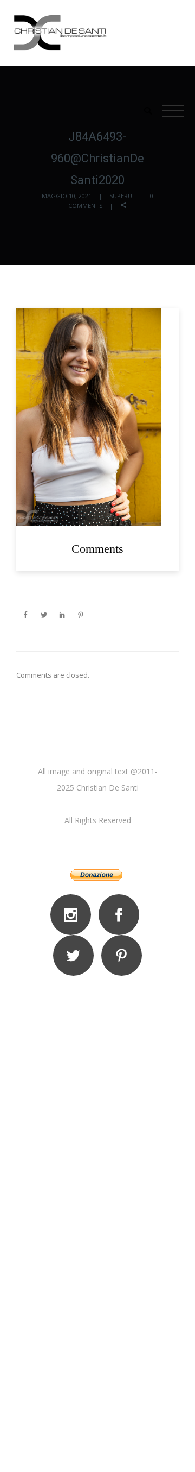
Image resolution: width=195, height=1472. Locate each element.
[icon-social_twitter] (76, 955)
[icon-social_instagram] (73, 914)
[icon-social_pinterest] (121, 955)
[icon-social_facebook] (122, 914)
